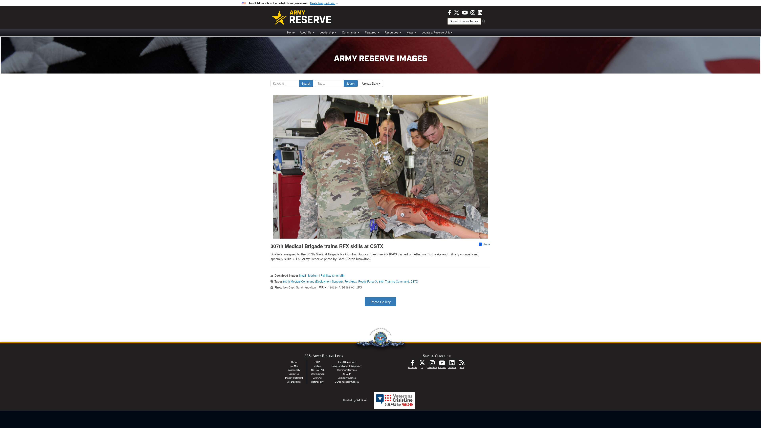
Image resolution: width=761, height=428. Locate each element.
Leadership (327, 32)
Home (291, 32)
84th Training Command (394, 281)
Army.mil (317, 378)
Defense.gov (317, 382)
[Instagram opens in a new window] (472, 12)
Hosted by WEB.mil (355, 400)
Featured (370, 32)
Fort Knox (350, 281)
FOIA (317, 362)
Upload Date (370, 83)
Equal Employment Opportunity (347, 366)
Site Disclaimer (294, 382)
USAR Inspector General (347, 382)
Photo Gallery (381, 301)
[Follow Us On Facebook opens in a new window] (412, 363)
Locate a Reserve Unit (436, 32)
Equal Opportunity (347, 362)
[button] (324, 3)
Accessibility (294, 370)
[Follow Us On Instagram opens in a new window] (432, 363)
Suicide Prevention (347, 378)
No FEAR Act (317, 370)
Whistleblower (317, 374)
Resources (391, 32)
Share (486, 244)
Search (306, 83)
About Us (305, 32)
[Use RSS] (462, 363)
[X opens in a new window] (456, 12)
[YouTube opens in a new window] (465, 12)
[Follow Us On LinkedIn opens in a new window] (452, 363)
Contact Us (294, 374)
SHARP (347, 374)
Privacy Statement (294, 378)
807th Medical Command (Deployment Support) (313, 281)
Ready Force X (367, 281)
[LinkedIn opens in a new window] (480, 12)
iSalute (317, 366)
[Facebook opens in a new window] (449, 12)
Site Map (294, 366)
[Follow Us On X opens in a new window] (422, 363)
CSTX (414, 281)
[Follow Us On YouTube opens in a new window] (442, 363)
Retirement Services (347, 370)
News (409, 32)
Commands (349, 32)
